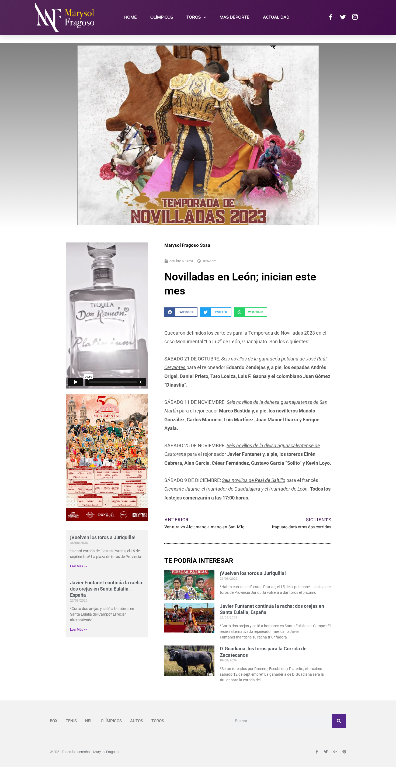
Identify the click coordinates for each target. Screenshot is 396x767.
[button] (180, 312)
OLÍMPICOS (161, 17)
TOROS (193, 17)
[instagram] (355, 17)
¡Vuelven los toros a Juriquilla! (103, 537)
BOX (53, 721)
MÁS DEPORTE (234, 17)
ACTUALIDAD (276, 17)
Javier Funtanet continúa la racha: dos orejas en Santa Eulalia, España (107, 589)
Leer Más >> (78, 566)
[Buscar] (339, 721)
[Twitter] (343, 17)
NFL (88, 721)
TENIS (71, 721)
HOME (130, 17)
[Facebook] (330, 17)
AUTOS (136, 721)
